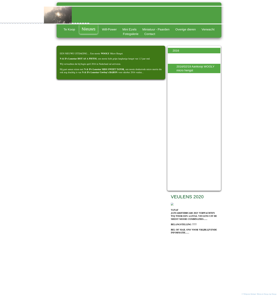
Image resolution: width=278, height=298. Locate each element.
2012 (176, 173)
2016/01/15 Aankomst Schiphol (190, 58)
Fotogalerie (131, 34)
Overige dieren (185, 29)
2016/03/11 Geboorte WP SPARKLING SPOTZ (192, 108)
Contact (149, 34)
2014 (176, 161)
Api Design (272, 294)
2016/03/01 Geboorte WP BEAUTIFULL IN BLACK (192, 88)
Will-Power (109, 29)
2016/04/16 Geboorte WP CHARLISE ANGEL (192, 147)
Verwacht (208, 29)
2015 (176, 155)
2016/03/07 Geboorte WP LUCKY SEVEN (192, 98)
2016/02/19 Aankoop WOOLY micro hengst (195, 68)
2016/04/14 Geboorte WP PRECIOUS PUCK (192, 137)
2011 (176, 179)
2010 (176, 185)
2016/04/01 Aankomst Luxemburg (190, 127)
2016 (176, 50)
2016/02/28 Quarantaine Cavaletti (192, 78)
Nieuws (88, 29)
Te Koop (69, 29)
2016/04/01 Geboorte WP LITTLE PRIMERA (192, 118)
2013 (176, 167)
